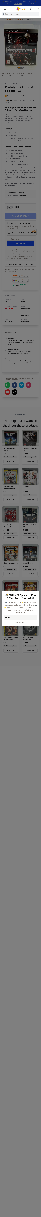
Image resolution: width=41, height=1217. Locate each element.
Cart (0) (36, 9)
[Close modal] (37, 594)
